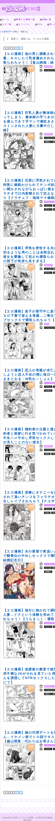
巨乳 (47, 454)
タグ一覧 (7, 24)
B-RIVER (48, 134)
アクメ (48, 205)
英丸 (46, 324)
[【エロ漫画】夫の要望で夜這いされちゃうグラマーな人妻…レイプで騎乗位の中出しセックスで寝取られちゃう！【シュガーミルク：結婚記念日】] (19, 580)
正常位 (48, 391)
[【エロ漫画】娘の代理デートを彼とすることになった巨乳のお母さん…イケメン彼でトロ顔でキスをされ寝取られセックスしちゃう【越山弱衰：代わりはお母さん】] (19, 762)
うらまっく (49, 623)
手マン (48, 209)
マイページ (24, 24)
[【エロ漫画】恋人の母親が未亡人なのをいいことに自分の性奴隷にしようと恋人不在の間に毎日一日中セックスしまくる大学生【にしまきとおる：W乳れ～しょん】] (19, 399)
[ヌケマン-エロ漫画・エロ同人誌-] (20, 6)
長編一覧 (46, 19)
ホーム (5, 19)
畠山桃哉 (48, 67)
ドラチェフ (49, 202)
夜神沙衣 (48, 265)
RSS (39, 24)
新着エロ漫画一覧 (25, 19)
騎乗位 (48, 572)
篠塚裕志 (48, 446)
